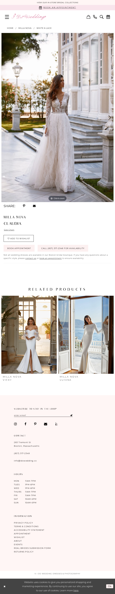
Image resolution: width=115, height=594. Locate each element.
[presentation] (29, 335)
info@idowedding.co (25, 461)
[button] (7, 16)
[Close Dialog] (4, 586)
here (75, 590)
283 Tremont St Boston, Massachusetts (27, 444)
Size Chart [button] (9, 230)
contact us (30, 258)
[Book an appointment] (108, 16)
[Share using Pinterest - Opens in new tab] (24, 206)
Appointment (22, 534)
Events (18, 544)
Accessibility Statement (29, 530)
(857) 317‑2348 (22, 453)
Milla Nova (25, 28)
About (18, 541)
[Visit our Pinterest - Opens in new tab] (35, 424)
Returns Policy (24, 552)
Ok (110, 586)
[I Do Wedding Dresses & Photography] (29, 16)
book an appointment (51, 258)
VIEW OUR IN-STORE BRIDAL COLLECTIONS (57, 3)
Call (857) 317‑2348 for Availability (62, 248)
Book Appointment (19, 248)
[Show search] (101, 16)
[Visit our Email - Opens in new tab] (45, 424)
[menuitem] (7, 16)
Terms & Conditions (26, 526)
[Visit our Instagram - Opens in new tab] (15, 424)
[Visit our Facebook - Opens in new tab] (25, 424)
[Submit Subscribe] (69, 415)
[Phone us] (95, 16)
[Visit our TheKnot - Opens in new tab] (56, 424)
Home (10, 28)
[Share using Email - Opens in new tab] (34, 206)
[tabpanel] (57, 117)
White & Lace (44, 28)
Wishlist (19, 537)
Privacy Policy (23, 523)
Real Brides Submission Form (32, 548)
